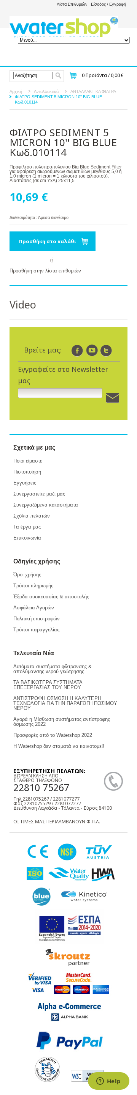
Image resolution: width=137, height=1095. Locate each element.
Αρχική (16, 91)
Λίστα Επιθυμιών (72, 4)
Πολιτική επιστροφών (36, 618)
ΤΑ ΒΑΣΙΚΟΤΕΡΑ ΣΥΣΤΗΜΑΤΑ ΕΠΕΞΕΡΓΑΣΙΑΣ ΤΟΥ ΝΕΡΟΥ (47, 685)
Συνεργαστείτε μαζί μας (39, 494)
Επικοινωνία (27, 538)
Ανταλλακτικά (46, 91)
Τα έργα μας (27, 527)
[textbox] (33, 75)
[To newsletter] (112, 398)
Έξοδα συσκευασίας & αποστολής (51, 596)
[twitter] (106, 350)
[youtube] (92, 350)
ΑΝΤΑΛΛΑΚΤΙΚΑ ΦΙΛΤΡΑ (93, 91)
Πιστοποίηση (27, 472)
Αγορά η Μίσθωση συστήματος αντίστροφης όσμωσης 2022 (61, 721)
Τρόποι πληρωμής (33, 585)
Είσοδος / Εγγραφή (108, 4)
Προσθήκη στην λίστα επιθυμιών (45, 271)
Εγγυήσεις (24, 483)
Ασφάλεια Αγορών (33, 607)
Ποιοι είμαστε (27, 461)
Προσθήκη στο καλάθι (47, 241)
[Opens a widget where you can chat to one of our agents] (108, 1081)
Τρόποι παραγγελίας (36, 629)
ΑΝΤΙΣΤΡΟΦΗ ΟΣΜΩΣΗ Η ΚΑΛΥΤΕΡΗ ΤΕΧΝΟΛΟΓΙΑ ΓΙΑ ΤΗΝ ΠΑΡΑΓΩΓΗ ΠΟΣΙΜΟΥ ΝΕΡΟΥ (65, 703)
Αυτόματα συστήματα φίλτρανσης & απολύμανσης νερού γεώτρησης (52, 669)
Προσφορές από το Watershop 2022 (52, 735)
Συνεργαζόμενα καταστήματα (45, 505)
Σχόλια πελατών (31, 516)
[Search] (58, 75)
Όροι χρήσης (27, 574)
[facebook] (77, 350)
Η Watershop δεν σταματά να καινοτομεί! (58, 746)
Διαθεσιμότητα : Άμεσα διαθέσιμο (39, 217)
